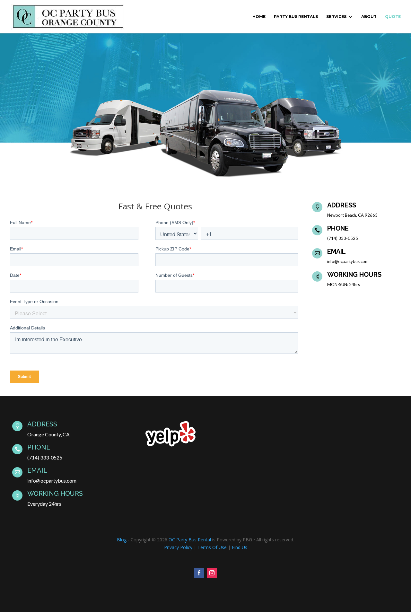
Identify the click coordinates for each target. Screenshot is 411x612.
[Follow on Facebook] (199, 573)
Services (336, 16)
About (369, 16)
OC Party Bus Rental (190, 540)
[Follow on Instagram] (212, 573)
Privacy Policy (178, 547)
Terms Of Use (212, 547)
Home (259, 16)
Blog (122, 540)
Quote (393, 16)
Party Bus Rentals (296, 16)
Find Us (239, 547)
